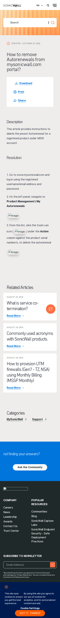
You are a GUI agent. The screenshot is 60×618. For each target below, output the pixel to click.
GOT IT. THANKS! (30, 613)
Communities (39, 511)
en (37, 5)
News (6, 512)
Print (21, 91)
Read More (14, 315)
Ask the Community (30, 467)
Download (25, 83)
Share (22, 100)
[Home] (12, 5)
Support (37, 419)
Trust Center (11, 530)
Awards (7, 521)
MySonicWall (15, 419)
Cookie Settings (30, 608)
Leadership (10, 516)
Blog (34, 516)
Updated (16, 43)
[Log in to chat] (50, 309)
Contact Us (10, 526)
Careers (8, 507)
